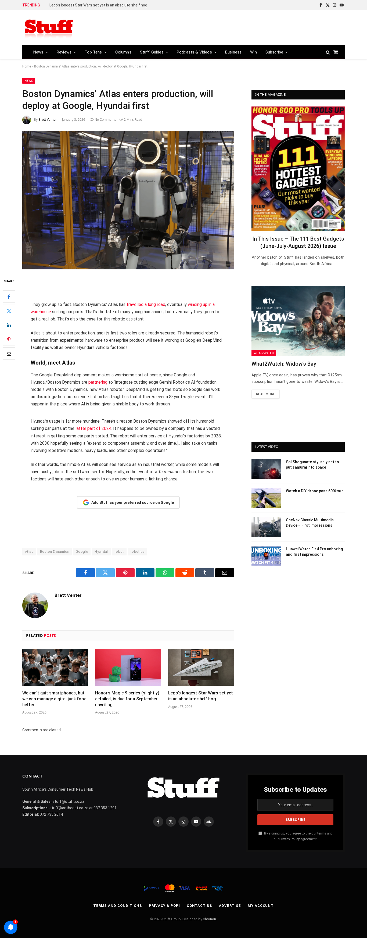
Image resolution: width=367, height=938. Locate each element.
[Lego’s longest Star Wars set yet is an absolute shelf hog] (201, 667)
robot (119, 552)
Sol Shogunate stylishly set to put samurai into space (312, 464)
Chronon (209, 919)
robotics (138, 552)
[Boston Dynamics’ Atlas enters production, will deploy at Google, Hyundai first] (128, 200)
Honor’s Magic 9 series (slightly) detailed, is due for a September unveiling (127, 698)
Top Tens (93, 52)
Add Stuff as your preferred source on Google (132, 502)
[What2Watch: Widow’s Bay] (298, 321)
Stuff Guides (152, 52)
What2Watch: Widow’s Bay (283, 364)
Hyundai (101, 552)
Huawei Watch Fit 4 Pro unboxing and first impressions (314, 552)
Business (233, 52)
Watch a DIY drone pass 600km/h (315, 491)
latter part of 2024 (93, 428)
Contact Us (199, 906)
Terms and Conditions (117, 906)
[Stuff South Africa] (49, 28)
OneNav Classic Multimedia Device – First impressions (310, 522)
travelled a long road (146, 304)
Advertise (230, 906)
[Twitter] (9, 311)
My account (261, 906)
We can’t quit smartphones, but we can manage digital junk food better (54, 698)
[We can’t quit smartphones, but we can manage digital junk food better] (55, 667)
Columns (123, 52)
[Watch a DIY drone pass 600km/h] (266, 498)
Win (253, 52)
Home (26, 66)
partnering (97, 382)
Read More (265, 394)
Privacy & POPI (164, 906)
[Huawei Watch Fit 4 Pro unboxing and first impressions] (266, 556)
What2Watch (264, 353)
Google (82, 552)
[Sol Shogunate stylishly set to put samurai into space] (266, 469)
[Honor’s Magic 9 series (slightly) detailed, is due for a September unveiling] (128, 667)
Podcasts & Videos (194, 52)
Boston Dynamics (54, 552)
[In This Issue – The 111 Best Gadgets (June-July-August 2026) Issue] (298, 168)
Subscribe (274, 52)
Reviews (64, 52)
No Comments (105, 119)
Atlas (29, 552)
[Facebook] (9, 297)
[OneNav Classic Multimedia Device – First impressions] (266, 527)
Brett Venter (47, 119)
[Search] (328, 52)
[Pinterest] (9, 339)
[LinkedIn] (9, 325)
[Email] (9, 354)
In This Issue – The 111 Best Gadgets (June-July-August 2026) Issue (298, 242)
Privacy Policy (289, 839)
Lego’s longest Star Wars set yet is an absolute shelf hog (98, 5)
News (38, 52)
